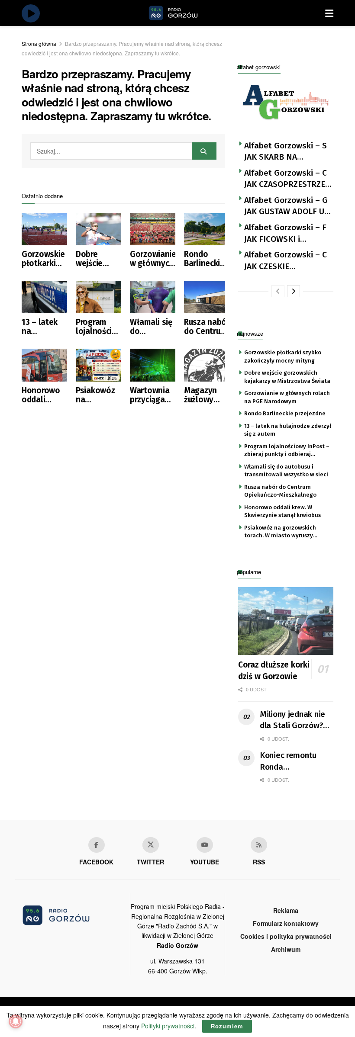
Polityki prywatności (167, 1025)
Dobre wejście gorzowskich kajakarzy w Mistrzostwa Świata (98, 259)
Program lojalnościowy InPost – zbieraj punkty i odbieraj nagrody (98, 327)
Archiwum (285, 949)
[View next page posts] (293, 291)
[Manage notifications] (16, 1021)
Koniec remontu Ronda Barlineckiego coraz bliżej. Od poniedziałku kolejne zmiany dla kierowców (295, 761)
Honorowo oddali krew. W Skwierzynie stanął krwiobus (43, 395)
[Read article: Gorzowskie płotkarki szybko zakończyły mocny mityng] (44, 229)
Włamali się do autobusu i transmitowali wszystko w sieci (152, 327)
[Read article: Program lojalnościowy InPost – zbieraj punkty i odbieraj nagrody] (98, 297)
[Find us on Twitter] (150, 845)
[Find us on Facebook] (96, 845)
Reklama (285, 910)
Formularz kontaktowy (286, 923)
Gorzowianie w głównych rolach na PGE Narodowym (152, 259)
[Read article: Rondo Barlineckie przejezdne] (206, 229)
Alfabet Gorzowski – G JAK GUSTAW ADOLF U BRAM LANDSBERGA (286, 206)
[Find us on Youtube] (205, 845)
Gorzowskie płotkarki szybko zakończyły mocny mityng (43, 259)
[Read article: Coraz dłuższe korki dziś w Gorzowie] (285, 621)
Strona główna (39, 43)
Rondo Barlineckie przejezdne (204, 259)
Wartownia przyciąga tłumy (149, 395)
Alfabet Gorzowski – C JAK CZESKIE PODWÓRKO (285, 261)
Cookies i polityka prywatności (286, 936)
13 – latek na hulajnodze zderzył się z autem (44, 327)
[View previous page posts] (277, 291)
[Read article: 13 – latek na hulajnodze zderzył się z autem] (44, 297)
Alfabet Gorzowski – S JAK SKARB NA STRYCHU (285, 152)
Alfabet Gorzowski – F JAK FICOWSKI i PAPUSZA (285, 233)
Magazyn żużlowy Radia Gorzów (200, 395)
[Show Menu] (329, 13)
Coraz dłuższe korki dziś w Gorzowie (273, 670)
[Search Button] (204, 151)
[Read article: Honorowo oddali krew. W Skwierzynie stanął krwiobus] (44, 365)
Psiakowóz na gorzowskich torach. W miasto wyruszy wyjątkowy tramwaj (98, 395)
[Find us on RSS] (259, 845)
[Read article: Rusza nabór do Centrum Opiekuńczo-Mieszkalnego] (206, 297)
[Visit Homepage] (183, 13)
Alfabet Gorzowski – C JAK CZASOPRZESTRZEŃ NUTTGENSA (287, 179)
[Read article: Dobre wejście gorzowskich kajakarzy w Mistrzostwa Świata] (98, 229)
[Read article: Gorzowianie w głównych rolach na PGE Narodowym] (152, 229)
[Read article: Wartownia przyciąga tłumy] (152, 365)
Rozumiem (227, 1026)
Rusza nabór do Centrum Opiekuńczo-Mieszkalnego (206, 327)
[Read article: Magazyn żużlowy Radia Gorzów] (206, 365)
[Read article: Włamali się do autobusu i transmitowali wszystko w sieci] (152, 297)
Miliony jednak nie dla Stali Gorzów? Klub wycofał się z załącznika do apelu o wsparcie (295, 720)
